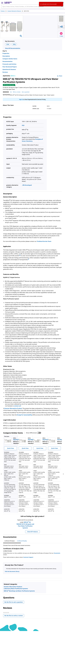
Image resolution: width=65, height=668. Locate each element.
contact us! (17, 406)
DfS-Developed (27, 185)
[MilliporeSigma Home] (8, 3)
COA (7, 44)
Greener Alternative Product (13, 408)
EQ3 (23, 125)
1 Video (61, 36)
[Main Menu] (2, 3)
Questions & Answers (9, 69)
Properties (6, 53)
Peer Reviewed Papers (10, 67)
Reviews (5, 72)
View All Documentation (12, 48)
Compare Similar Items (10, 59)
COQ (14, 44)
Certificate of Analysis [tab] (9, 541)
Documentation (7, 61)
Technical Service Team (44, 241)
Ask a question (25, 92)
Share (60, 76)
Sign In (21, 99)
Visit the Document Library (12, 571)
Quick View (10, 448)
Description (6, 56)
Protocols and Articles (9, 64)
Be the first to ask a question (14, 602)
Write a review (16, 92)
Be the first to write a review (14, 616)
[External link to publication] (19, 255)
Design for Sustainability (24, 415)
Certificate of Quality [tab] (22, 541)
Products (3, 11)
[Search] (62, 6)
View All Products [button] (32, 531)
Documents (57, 553)
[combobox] (32, 6)
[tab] (4, 11)
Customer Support (28, 557)
